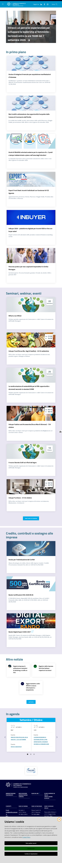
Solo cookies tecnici (31, 843)
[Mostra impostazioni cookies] (60, 431)
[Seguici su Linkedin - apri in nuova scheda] (40, 4)
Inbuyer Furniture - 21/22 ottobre (20, 498)
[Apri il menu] (3, 4)
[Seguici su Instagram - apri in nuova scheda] (47, 4)
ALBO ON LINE (35, 793)
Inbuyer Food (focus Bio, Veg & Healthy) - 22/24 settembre (29, 351)
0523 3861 (37, 814)
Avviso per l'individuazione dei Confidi (22, 559)
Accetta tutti (31, 848)
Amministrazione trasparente (11, 794)
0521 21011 (24, 814)
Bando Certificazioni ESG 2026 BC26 (21, 595)
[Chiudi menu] (56, 3)
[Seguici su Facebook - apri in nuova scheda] (43, 4)
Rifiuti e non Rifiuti (15, 315)
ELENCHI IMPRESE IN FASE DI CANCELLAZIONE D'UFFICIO (49, 796)
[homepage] (16, 4)
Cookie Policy (26, 837)
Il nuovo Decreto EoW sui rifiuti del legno (23, 462)
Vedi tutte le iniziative (31, 518)
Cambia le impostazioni (31, 854)
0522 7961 (49, 816)
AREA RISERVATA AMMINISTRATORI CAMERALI (23, 795)
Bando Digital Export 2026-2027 (20, 632)
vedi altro (31, 702)
